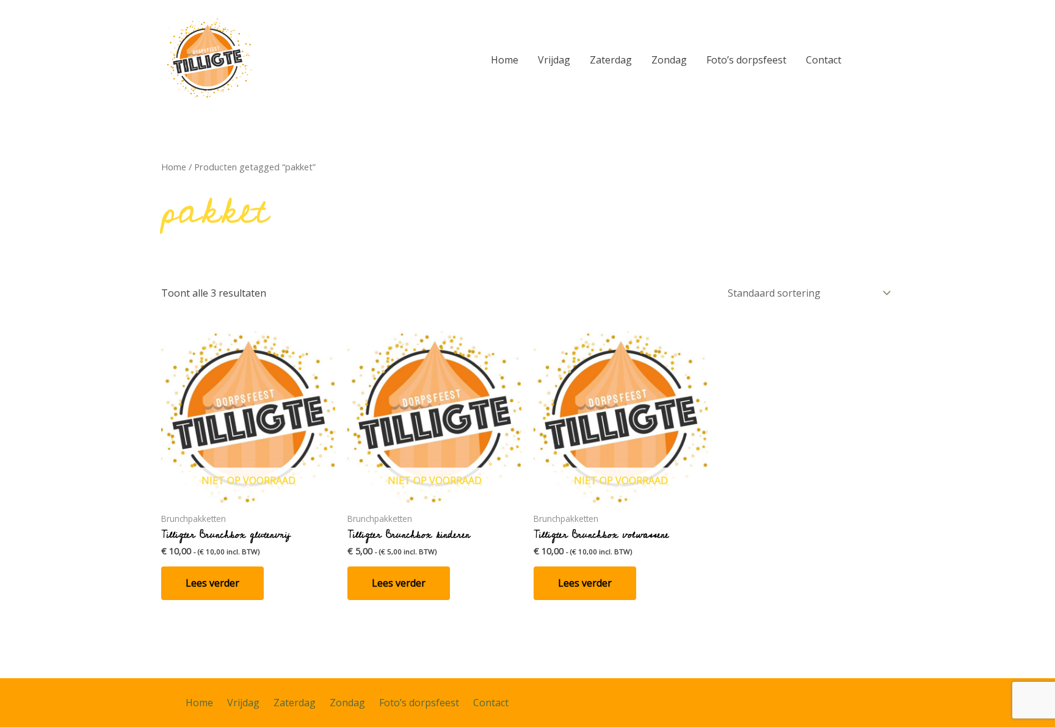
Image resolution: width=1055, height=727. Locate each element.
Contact (823, 60)
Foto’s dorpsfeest (746, 60)
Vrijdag (554, 60)
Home (504, 60)
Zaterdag (611, 60)
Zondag (669, 60)
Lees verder (212, 583)
